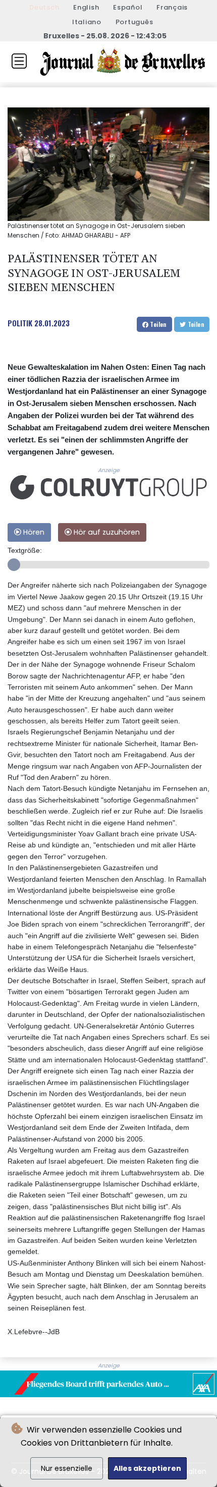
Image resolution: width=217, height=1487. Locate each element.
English (86, 7)
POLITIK (20, 322)
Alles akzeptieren (147, 1468)
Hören (32, 532)
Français (172, 7)
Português (134, 22)
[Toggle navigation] (19, 61)
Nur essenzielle (66, 1468)
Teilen (157, 324)
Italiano (86, 22)
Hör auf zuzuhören (106, 532)
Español (127, 7)
